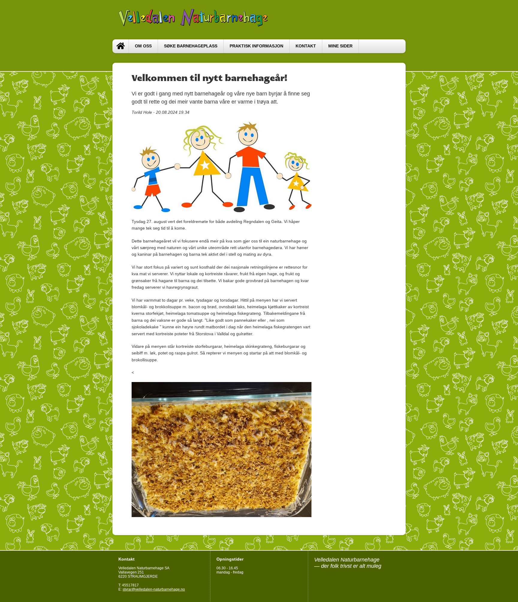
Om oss (143, 46)
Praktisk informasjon (256, 46)
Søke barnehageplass (190, 46)
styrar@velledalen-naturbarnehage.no (154, 589)
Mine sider (340, 46)
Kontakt (306, 46)
